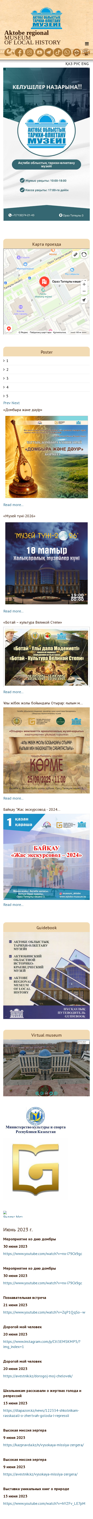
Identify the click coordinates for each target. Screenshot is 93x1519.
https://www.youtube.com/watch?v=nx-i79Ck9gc (42, 1253)
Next (15, 402)
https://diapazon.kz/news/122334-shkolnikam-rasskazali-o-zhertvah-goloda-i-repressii (41, 1413)
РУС (77, 63)
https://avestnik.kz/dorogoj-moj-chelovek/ (37, 1375)
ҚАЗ (69, 63)
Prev (6, 402)
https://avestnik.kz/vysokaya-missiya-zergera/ (40, 1474)
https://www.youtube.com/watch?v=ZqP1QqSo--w (44, 1312)
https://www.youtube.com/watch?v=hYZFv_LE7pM (44, 1503)
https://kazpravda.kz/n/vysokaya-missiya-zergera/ (43, 1444)
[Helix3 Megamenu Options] (87, 43)
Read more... (13, 504)
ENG (85, 63)
